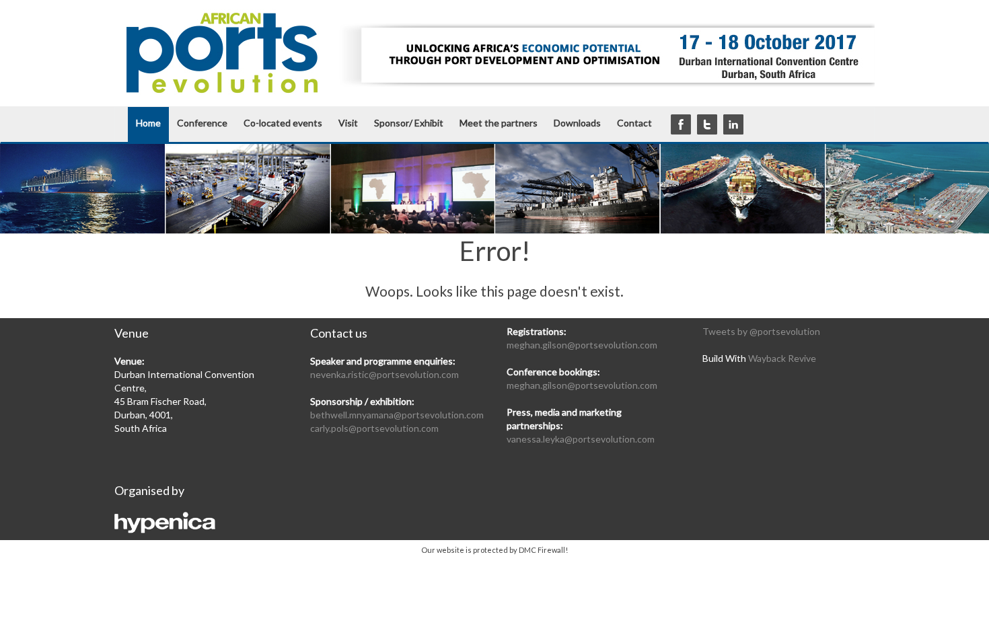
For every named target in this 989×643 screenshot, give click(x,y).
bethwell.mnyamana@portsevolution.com (397, 414)
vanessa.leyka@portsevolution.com (581, 439)
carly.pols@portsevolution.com (374, 428)
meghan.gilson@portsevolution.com (582, 344)
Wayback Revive (782, 358)
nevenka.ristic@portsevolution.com (384, 374)
